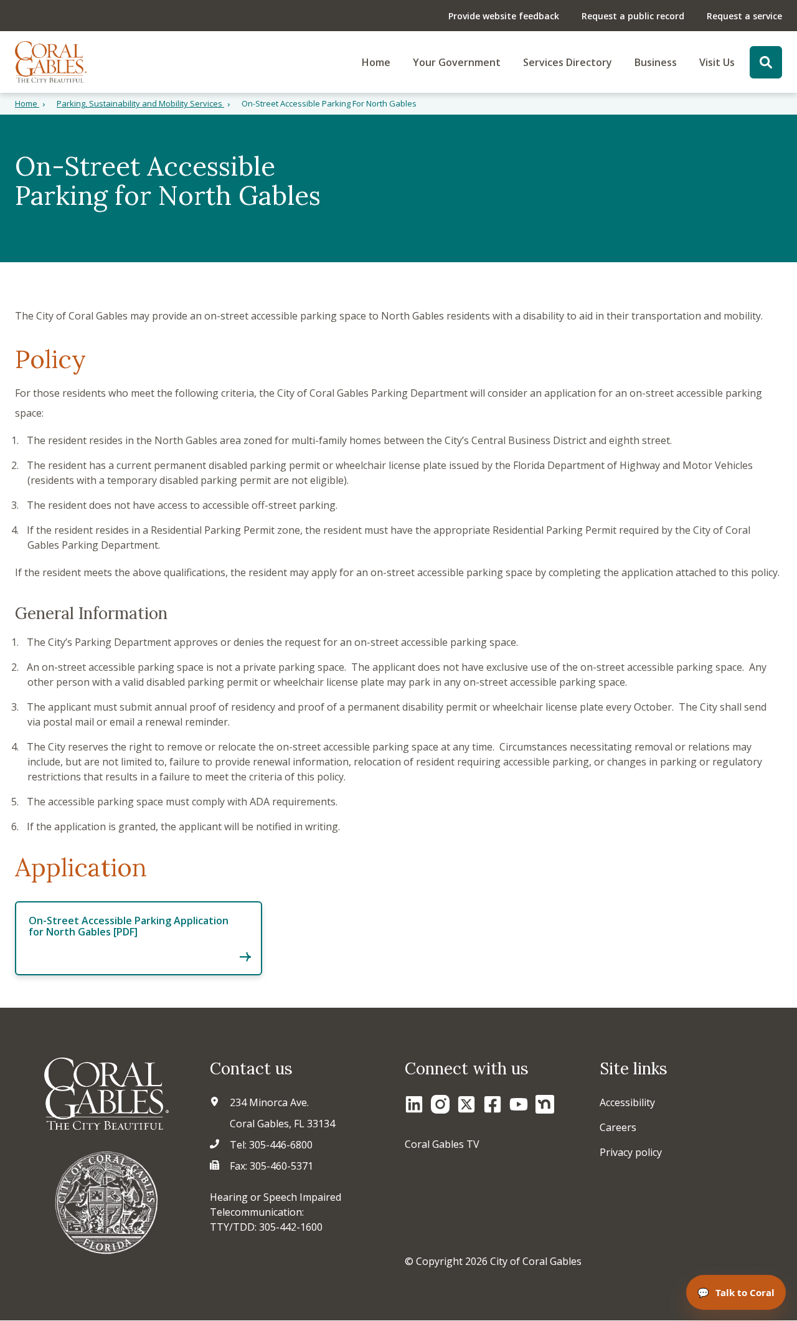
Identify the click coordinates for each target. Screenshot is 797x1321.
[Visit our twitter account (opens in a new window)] (466, 1104)
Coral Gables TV (442, 1144)
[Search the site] (766, 62)
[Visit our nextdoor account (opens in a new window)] (544, 1104)
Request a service (744, 16)
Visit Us (717, 62)
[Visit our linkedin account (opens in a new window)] (414, 1104)
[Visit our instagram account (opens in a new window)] (440, 1104)
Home (376, 62)
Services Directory (567, 62)
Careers (618, 1127)
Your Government (457, 62)
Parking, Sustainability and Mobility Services (140, 103)
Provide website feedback (503, 16)
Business (655, 62)
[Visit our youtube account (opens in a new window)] (518, 1104)
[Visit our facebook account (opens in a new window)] (492, 1104)
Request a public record (633, 16)
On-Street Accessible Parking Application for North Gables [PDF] (129, 926)
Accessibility (627, 1102)
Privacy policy (631, 1152)
